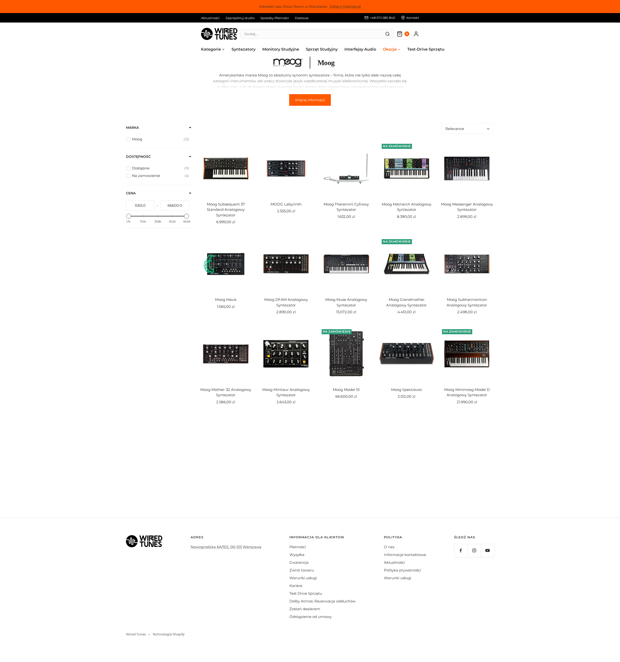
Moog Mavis (225, 299)
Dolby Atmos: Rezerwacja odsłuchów (322, 601)
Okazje (390, 49)
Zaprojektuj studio (240, 18)
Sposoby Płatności (274, 18)
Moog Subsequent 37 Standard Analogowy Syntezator (226, 209)
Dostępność (138, 156)
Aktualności (210, 18)
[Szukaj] (387, 34)
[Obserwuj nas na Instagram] (474, 550)
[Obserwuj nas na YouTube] (487, 550)
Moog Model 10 (346, 389)
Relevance (454, 128)
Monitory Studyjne (280, 49)
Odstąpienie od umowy (310, 616)
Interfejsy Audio (360, 49)
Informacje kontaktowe (405, 554)
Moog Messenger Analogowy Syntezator (467, 207)
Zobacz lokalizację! (345, 6)
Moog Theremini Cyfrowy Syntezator (346, 207)
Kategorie (211, 49)
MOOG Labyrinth (286, 204)
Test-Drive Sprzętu (425, 49)
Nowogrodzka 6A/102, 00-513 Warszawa (226, 547)
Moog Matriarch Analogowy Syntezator (406, 207)
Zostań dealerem (304, 609)
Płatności (297, 547)
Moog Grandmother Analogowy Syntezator (406, 302)
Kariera (295, 585)
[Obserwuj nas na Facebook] (460, 550)
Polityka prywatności (402, 570)
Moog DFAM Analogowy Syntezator (286, 302)
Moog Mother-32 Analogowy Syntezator (225, 392)
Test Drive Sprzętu (305, 593)
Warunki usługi (303, 578)
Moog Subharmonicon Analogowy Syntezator (467, 302)
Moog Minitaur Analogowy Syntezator (286, 392)
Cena (131, 193)
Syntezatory (244, 49)
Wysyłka (296, 554)
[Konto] (416, 34)
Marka (132, 127)
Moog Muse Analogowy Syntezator (346, 302)
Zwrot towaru (301, 570)
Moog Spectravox (406, 389)
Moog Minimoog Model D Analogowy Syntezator (467, 392)
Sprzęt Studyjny (322, 49)
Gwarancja (299, 562)
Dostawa (302, 18)
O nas (389, 547)
